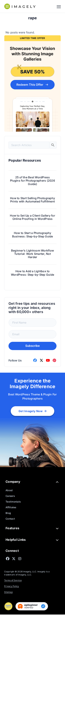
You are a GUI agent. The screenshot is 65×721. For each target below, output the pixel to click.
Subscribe (32, 345)
